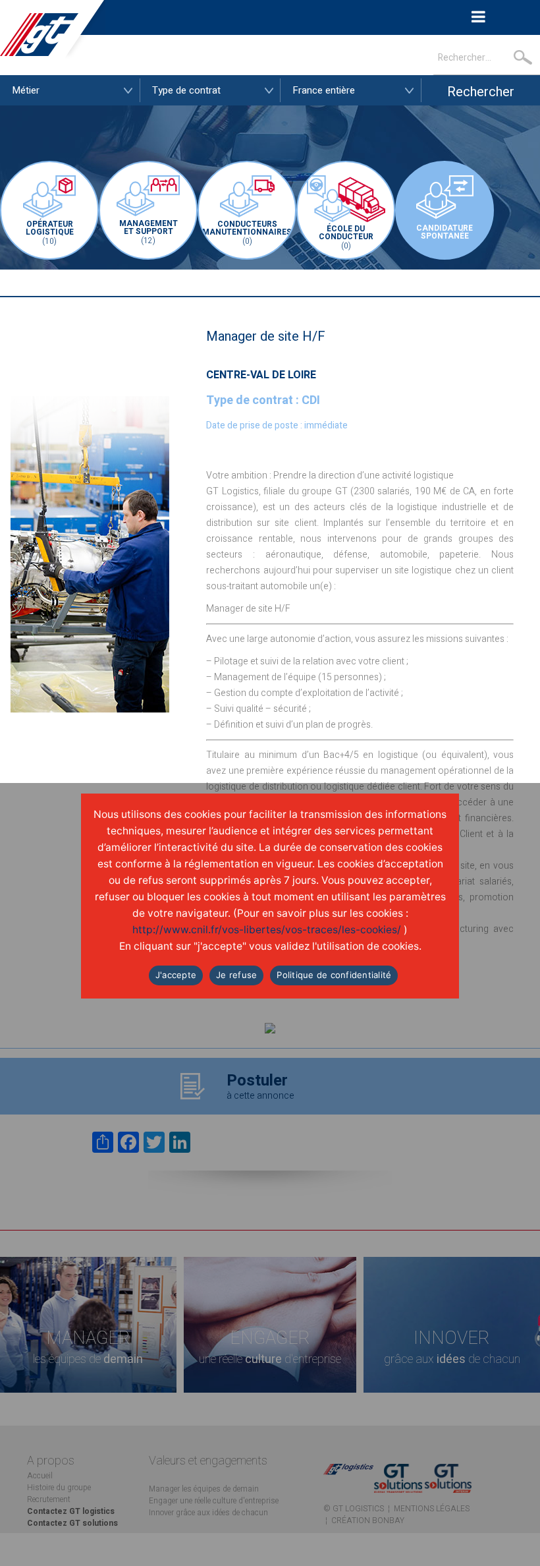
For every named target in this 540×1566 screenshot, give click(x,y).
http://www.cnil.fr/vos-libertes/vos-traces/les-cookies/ (266, 929)
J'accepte (175, 975)
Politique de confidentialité (334, 975)
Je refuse (236, 975)
